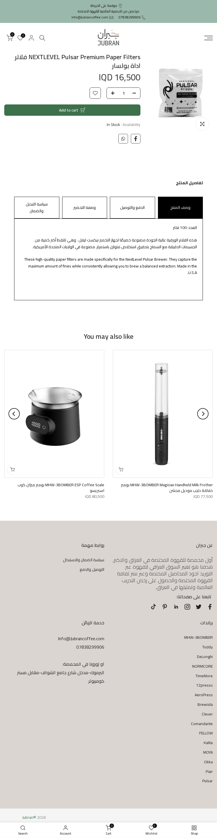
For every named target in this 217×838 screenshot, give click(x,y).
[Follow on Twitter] (198, 607)
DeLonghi (205, 656)
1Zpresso (204, 685)
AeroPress (204, 694)
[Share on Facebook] (135, 138)
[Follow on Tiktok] (153, 607)
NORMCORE (202, 666)
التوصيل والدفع (92, 569)
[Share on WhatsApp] (123, 138)
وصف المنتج (180, 207)
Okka (208, 762)
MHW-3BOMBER (198, 637)
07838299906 (129, 17)
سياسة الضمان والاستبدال (83, 559)
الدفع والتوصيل (132, 207)
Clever (207, 714)
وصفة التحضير (84, 207)
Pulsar (207, 781)
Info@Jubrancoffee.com (89, 17)
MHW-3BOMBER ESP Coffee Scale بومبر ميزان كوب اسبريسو (61, 487)
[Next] (14, 413)
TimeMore (204, 676)
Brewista (205, 704)
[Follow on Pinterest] (165, 607)
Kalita (208, 742)
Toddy (207, 647)
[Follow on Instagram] (187, 607)
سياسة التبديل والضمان (37, 207)
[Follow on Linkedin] (176, 607)
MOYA (208, 752)
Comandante (202, 723)
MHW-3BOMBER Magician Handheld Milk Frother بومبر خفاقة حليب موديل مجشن (167, 487)
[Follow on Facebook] (210, 607)
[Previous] (203, 413)
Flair (209, 771)
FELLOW (206, 733)
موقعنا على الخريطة (103, 5)
